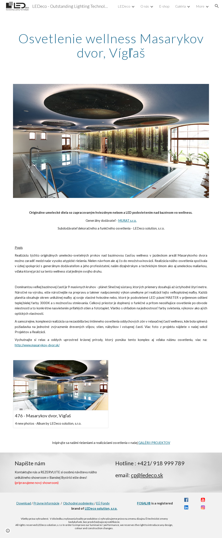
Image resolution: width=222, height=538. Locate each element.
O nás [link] (144, 6)
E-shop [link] (164, 6)
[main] (111, 45)
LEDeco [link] (124, 6)
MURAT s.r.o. (127, 220)
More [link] (200, 6)
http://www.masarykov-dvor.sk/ (37, 345)
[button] (217, 6)
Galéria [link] (180, 6)
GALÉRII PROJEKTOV (154, 443)
